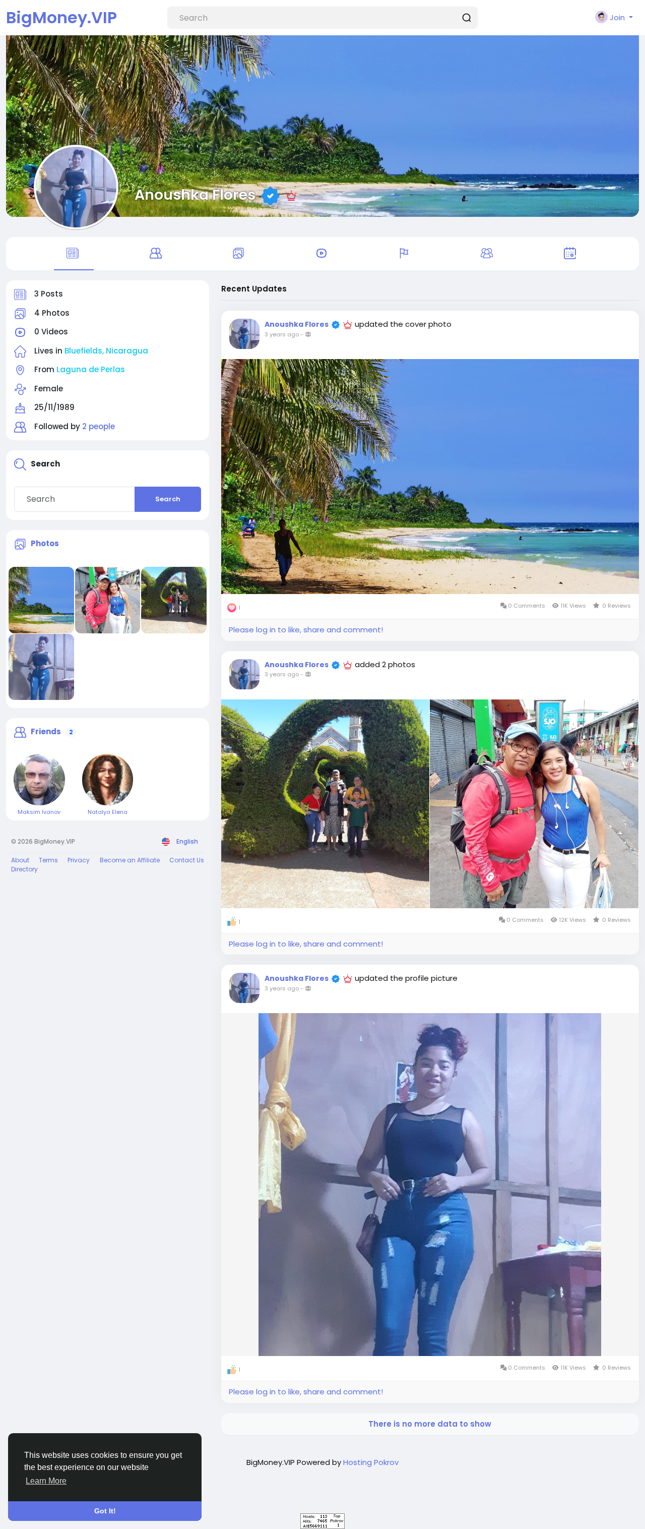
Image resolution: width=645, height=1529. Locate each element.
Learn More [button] (46, 1481)
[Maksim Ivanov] (39, 779)
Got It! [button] (105, 1511)
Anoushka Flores (195, 195)
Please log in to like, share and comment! (306, 629)
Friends (46, 731)
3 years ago (282, 334)
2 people (98, 426)
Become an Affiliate (130, 860)
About (20, 860)
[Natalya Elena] (108, 779)
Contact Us (186, 860)
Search (167, 499)
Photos (45, 543)
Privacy (79, 860)
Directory (24, 869)
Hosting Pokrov (371, 1462)
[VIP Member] (291, 195)
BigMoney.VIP (61, 17)
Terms (48, 860)
